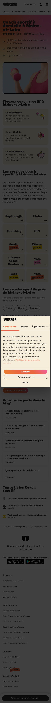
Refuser (25, 382)
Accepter (25, 371)
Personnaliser (24, 377)
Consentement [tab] (10, 326)
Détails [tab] (24, 326)
